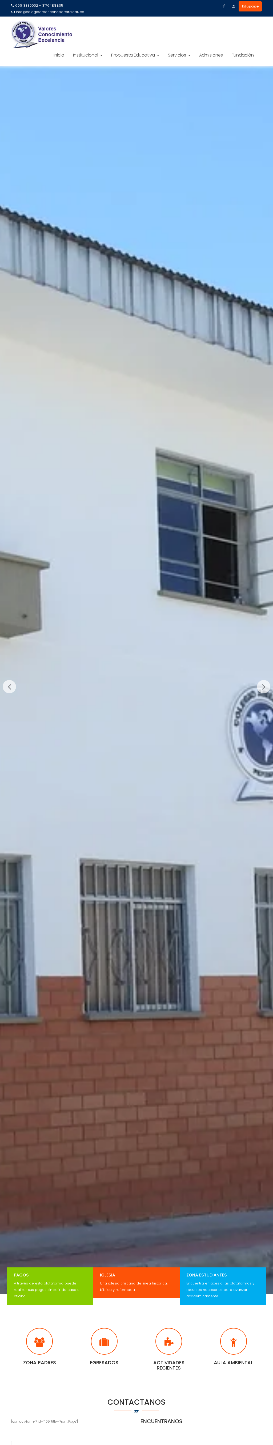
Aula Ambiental (233, 1362)
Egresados (104, 1362)
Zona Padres (39, 1362)
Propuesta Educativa (133, 55)
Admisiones (211, 55)
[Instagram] (233, 6)
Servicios (177, 55)
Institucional (85, 55)
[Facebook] (223, 6)
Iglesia (107, 1275)
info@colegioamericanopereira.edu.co (50, 11)
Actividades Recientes (168, 1365)
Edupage (250, 6)
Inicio (59, 55)
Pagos (21, 1275)
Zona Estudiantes (206, 1275)
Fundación (243, 55)
